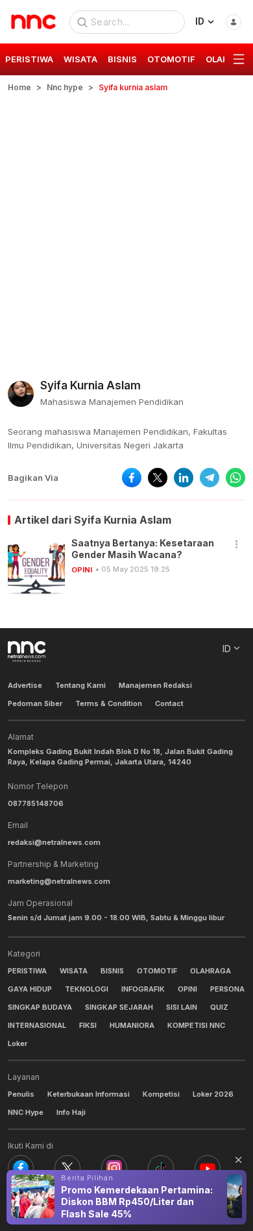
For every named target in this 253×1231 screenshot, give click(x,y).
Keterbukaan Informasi (88, 1094)
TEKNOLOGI (86, 988)
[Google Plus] (208, 1168)
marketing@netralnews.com (59, 881)
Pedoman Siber (35, 703)
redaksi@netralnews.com (54, 842)
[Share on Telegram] (209, 477)
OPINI (81, 569)
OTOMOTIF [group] (171, 59)
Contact (169, 703)
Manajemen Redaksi (155, 685)
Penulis (21, 1094)
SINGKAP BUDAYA (40, 1007)
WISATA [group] (80, 59)
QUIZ (219, 1007)
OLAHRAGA (210, 970)
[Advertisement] (126, 226)
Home (19, 87)
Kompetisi (161, 1094)
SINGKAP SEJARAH (119, 1007)
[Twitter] (67, 1168)
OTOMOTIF (157, 970)
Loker (17, 1043)
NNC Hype (25, 1112)
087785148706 (36, 803)
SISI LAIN (181, 1007)
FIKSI (88, 1025)
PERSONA (227, 988)
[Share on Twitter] (157, 477)
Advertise (25, 685)
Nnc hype (65, 87)
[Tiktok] (161, 1168)
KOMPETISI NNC (196, 1025)
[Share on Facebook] (131, 477)
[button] (236, 544)
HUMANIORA (132, 1025)
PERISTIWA (27, 970)
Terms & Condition (108, 703)
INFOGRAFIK (143, 988)
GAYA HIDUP (30, 988)
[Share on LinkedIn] (183, 477)
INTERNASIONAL (37, 1025)
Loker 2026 (213, 1094)
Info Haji (71, 1112)
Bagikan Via (33, 477)
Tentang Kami (80, 685)
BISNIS (112, 970)
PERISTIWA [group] (29, 59)
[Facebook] (21, 1168)
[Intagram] (114, 1168)
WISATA (74, 970)
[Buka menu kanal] (238, 59)
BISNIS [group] (122, 59)
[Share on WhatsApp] (235, 477)
